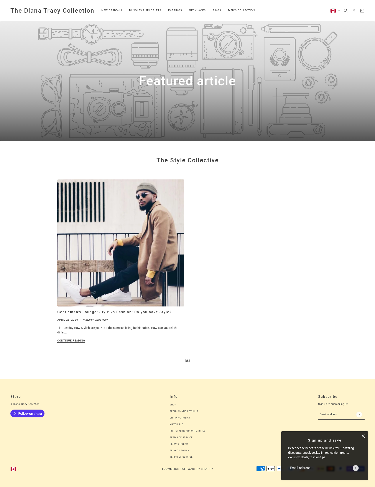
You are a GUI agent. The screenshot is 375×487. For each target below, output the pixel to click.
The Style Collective (187, 160)
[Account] (354, 10)
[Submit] (356, 468)
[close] (363, 436)
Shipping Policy (180, 418)
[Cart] (362, 10)
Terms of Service (181, 437)
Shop (173, 404)
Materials (176, 424)
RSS (187, 360)
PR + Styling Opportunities (188, 431)
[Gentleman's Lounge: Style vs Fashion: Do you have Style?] (120, 242)
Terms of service (181, 457)
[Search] (345, 10)
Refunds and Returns (184, 411)
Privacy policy (179, 450)
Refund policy (179, 444)
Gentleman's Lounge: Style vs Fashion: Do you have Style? (114, 312)
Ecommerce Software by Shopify (187, 468)
